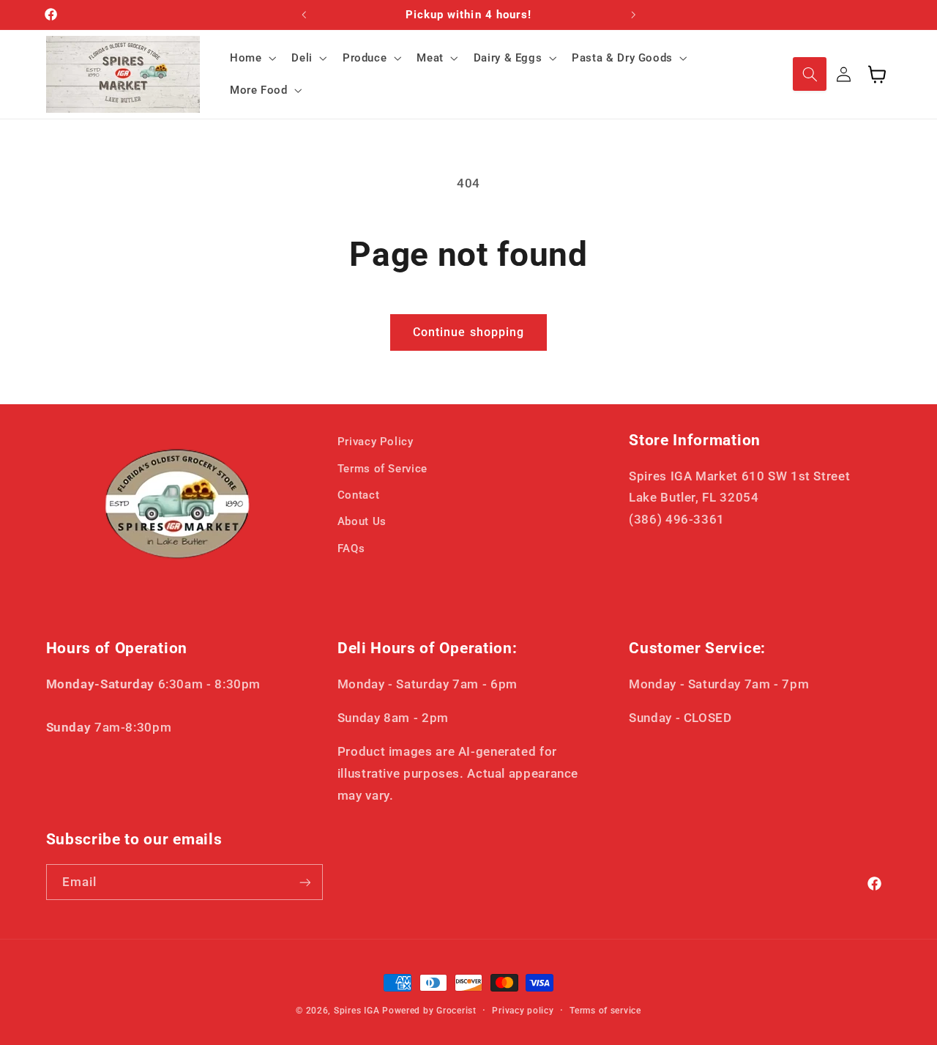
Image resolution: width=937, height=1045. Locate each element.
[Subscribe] (304, 882)
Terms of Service (382, 468)
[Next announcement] (633, 14)
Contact (358, 495)
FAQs (351, 548)
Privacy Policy (375, 441)
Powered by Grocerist (429, 1010)
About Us (362, 522)
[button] (251, 58)
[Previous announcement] (304, 14)
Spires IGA (356, 1010)
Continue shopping (468, 332)
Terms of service (605, 1010)
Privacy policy (522, 1010)
